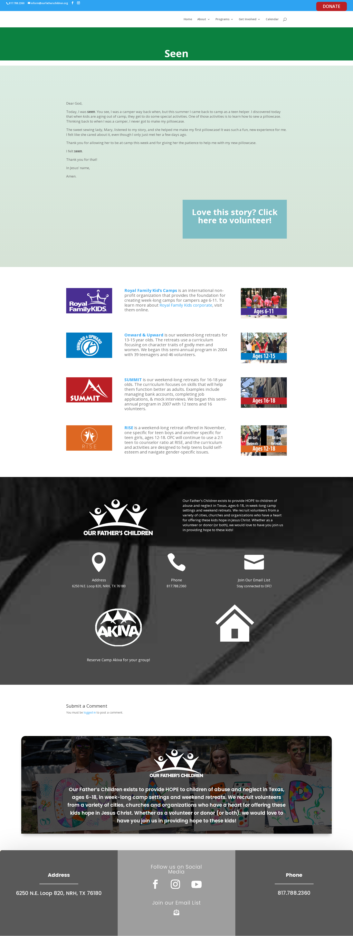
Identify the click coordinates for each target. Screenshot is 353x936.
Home (188, 19)
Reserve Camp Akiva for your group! (118, 659)
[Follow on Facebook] (155, 884)
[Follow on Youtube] (196, 884)
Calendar (272, 19)
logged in (90, 712)
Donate (331, 6)
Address (99, 579)
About (201, 19)
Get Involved (247, 19)
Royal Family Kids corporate (186, 305)
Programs (222, 19)
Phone (176, 579)
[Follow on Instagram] (175, 884)
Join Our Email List (254, 579)
